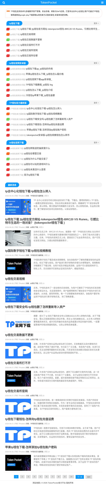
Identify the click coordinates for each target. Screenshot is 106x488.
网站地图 (36, 483)
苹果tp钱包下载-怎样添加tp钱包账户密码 (36, 130)
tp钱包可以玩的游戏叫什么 (28, 164)
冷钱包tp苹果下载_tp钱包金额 (31, 95)
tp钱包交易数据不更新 (24, 39)
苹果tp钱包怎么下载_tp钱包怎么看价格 (35, 74)
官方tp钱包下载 (23, 175)
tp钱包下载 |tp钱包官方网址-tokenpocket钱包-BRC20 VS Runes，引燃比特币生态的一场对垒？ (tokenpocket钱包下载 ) (54, 29)
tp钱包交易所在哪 (22, 55)
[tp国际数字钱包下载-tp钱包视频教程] (18, 266)
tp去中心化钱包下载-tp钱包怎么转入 (34, 108)
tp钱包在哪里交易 (24, 153)
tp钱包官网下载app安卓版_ (29, 79)
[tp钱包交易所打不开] (18, 379)
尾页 (88, 477)
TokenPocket (48, 2)
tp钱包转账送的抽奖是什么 (28, 148)
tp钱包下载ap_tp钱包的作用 (30, 69)
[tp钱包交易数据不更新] (18, 351)
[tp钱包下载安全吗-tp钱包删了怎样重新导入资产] (18, 324)
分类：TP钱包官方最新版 (34, 196)
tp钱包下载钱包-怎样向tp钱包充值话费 (35, 124)
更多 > (96, 23)
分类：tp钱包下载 (32, 227)
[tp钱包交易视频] (18, 294)
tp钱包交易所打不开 (23, 45)
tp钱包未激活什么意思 (26, 169)
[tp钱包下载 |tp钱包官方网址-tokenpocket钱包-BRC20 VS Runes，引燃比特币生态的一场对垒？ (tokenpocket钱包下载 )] (18, 238)
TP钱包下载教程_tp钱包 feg (30, 85)
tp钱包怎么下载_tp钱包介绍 (30, 90)
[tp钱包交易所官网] (18, 407)
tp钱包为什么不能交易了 (27, 159)
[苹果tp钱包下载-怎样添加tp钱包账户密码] (18, 463)
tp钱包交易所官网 (22, 50)
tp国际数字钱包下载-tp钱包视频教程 (34, 114)
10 (71, 477)
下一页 (79, 477)
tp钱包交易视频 (21, 34)
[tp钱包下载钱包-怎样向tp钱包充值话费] (18, 435)
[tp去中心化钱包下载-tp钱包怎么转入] (18, 207)
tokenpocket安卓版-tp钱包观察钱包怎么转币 (38, 135)
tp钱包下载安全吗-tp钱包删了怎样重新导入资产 (40, 119)
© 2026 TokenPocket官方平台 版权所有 (57, 483)
